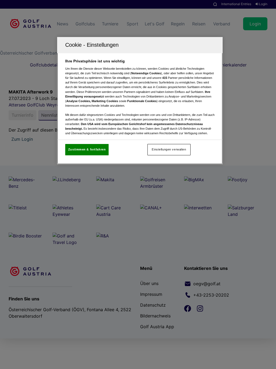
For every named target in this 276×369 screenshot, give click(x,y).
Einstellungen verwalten (169, 149)
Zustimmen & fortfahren (87, 149)
